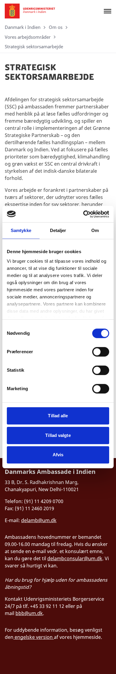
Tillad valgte (57, 435)
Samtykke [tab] (21, 230)
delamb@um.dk (39, 520)
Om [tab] (95, 230)
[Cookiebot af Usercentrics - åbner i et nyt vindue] (83, 214)
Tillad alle (58, 415)
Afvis (58, 454)
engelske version (33, 637)
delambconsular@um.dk (74, 558)
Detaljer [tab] (58, 230)
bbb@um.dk (29, 613)
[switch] (100, 352)
